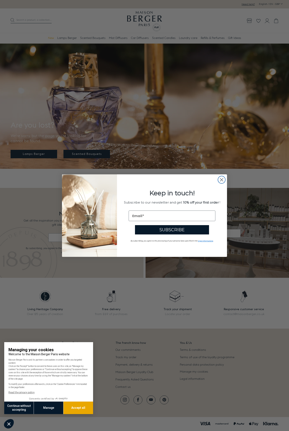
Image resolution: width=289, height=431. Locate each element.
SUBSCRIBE (172, 229)
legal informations (205, 241)
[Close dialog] (221, 179)
